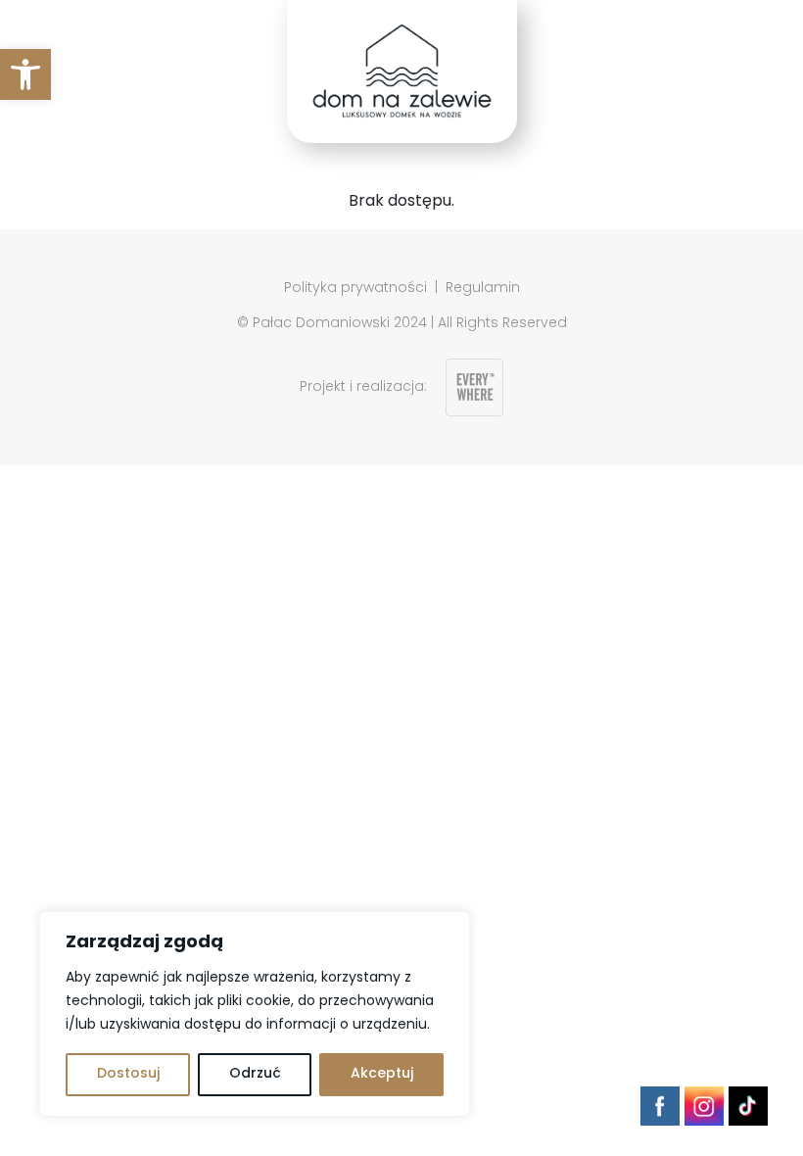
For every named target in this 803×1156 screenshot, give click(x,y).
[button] (25, 74)
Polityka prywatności (355, 288)
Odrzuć (255, 1074)
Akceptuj (382, 1074)
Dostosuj (128, 1074)
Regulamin (483, 288)
